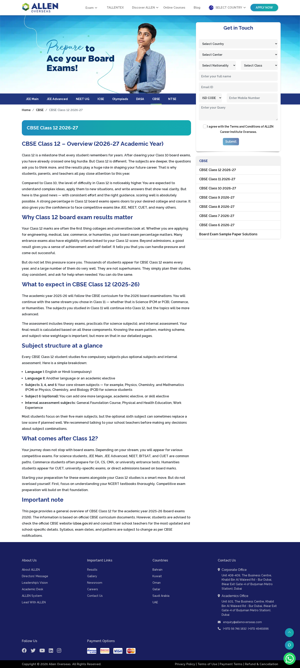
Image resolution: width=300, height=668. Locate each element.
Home (26, 110)
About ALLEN (31, 569)
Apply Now (264, 7)
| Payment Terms (230, 664)
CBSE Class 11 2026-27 (217, 179)
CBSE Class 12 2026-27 (217, 170)
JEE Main (32, 99)
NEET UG (82, 99)
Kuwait (157, 576)
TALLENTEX (115, 7)
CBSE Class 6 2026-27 (216, 225)
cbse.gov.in (83, 523)
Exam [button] (90, 7)
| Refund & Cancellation (260, 664)
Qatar (156, 589)
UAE (155, 602)
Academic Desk (32, 589)
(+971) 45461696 (258, 628)
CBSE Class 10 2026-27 (217, 188)
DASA (140, 99)
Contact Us (95, 595)
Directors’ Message (35, 576)
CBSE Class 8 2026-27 (216, 207)
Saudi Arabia (160, 595)
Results (92, 569)
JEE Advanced (57, 99)
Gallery (92, 576)
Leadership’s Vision (35, 582)
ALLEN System (32, 595)
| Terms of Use (207, 664)
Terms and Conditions (245, 126)
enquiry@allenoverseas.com (242, 622)
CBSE (156, 99)
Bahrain (157, 569)
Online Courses (174, 7)
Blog (197, 7)
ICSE (101, 99)
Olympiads (120, 99)
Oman (156, 582)
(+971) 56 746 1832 (235, 628)
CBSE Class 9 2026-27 (216, 197)
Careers (92, 589)
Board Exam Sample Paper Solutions (228, 234)
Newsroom (94, 582)
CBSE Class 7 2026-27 (216, 216)
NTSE (172, 99)
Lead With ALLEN (34, 602)
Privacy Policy (185, 664)
